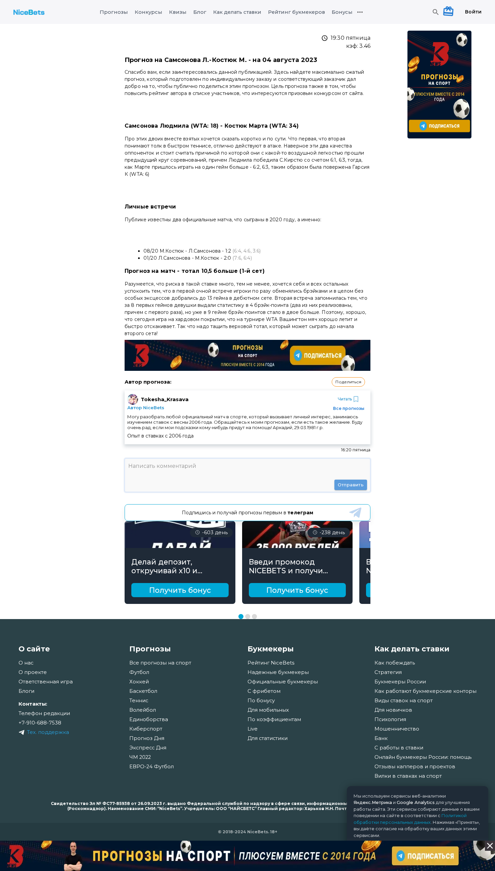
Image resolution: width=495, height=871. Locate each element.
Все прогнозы (348, 408)
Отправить (351, 484)
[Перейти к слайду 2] (247, 616)
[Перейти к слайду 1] (240, 616)
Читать (345, 398)
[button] (348, 382)
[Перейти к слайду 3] (254, 616)
